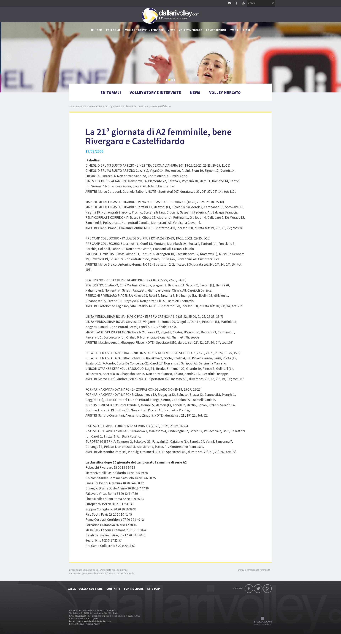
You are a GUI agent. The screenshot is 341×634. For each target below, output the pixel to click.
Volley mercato (190, 30)
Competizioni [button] (216, 30)
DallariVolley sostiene (85, 588)
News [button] (171, 30)
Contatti (113, 588)
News (195, 92)
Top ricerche (134, 588)
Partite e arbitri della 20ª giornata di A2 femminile (108, 573)
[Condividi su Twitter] (258, 588)
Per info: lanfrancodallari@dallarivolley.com (90, 621)
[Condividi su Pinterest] (267, 588)
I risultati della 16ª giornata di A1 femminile (105, 569)
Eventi (234, 30)
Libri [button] (246, 30)
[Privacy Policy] (76, 623)
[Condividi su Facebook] (249, 588)
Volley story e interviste (144, 30)
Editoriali (114, 30)
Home (99, 30)
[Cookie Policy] (93, 623)
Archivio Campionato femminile (85, 106)
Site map (153, 588)
